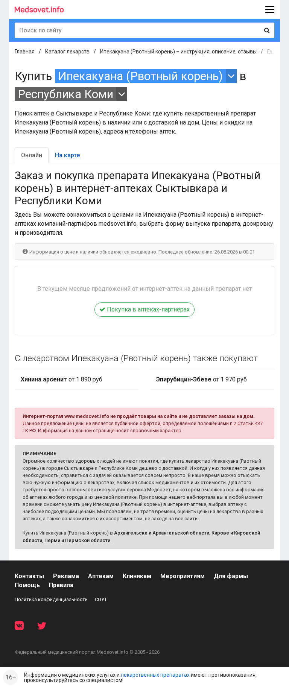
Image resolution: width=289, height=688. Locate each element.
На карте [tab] (67, 155)
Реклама (66, 576)
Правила (61, 585)
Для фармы (231, 576)
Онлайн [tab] (31, 155)
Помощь (27, 585)
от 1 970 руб (201, 379)
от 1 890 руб (61, 379)
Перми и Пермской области (77, 540)
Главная (25, 52)
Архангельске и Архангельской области (161, 533)
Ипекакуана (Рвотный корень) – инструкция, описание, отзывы (178, 52)
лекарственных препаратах (155, 675)
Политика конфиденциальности (51, 599)
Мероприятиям (182, 576)
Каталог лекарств (67, 52)
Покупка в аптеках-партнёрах (147, 309)
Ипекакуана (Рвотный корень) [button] (140, 76)
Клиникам (137, 576)
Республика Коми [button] (65, 94)
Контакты (29, 576)
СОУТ (101, 599)
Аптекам (101, 576)
